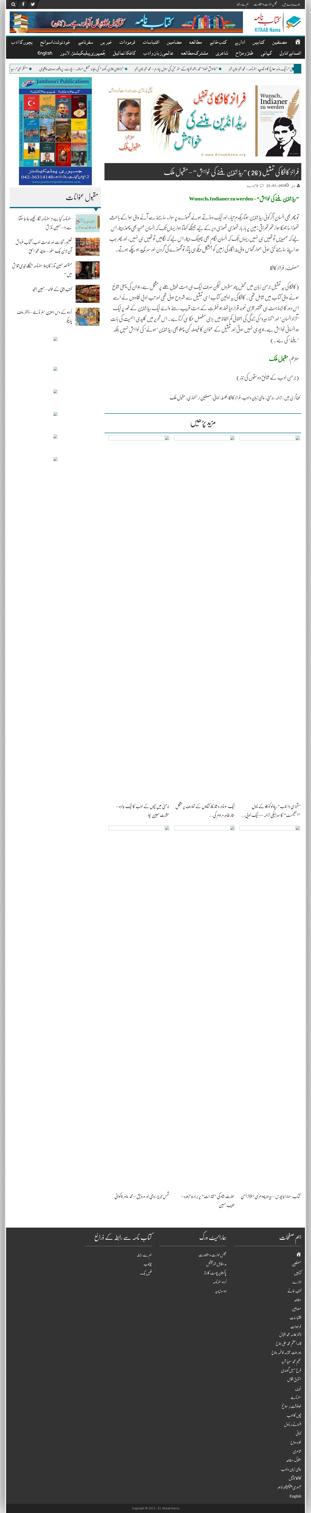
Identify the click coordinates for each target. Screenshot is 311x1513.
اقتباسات (151, 43)
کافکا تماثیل (124, 53)
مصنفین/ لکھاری (199, 398)
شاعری (222, 53)
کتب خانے (218, 43)
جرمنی (270, 398)
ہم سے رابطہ (242, 4)
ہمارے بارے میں (291, 4)
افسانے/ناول (290, 53)
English (45, 53)
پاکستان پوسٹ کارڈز (215, 1273)
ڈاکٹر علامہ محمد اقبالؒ (290, 1334)
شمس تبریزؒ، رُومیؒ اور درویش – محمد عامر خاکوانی (141, 1196)
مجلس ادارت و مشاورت (265, 4)
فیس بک (146, 1273)
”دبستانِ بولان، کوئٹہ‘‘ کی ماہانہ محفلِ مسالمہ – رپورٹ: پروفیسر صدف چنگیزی (103, 69)
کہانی (266, 53)
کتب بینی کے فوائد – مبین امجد (52, 289)
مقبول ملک (177, 398)
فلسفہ (224, 398)
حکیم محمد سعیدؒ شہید (291, 1361)
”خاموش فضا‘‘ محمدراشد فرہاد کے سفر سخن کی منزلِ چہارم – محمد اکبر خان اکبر (197, 69)
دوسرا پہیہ (220, 1291)
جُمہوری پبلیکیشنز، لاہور (82, 53)
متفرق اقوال (294, 1379)
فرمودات (127, 43)
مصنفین (279, 43)
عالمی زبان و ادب (158, 53)
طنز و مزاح (244, 53)
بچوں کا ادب (22, 43)
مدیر (293, 185)
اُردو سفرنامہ (219, 1282)
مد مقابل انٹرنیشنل (216, 1264)
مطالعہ (195, 43)
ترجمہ (279, 398)
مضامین (174, 43)
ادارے (239, 43)
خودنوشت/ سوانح (55, 43)
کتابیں (259, 43)
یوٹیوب (148, 1264)
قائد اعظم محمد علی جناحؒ (288, 1343)
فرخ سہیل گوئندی (291, 1370)
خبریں (106, 43)
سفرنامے (85, 43)
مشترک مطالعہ (194, 53)
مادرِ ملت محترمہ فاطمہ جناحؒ (286, 1352)
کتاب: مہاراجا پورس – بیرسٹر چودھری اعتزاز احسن (270, 1196)
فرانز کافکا (235, 398)
